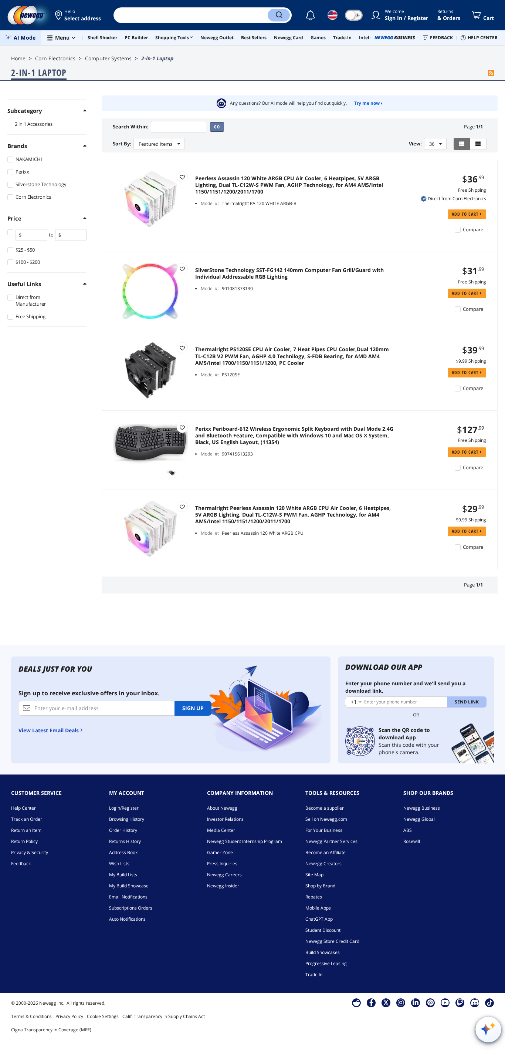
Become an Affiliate (325, 852)
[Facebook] (371, 1002)
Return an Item (26, 830)
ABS (407, 830)
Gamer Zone (220, 852)
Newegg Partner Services (331, 841)
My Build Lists (123, 874)
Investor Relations (225, 819)
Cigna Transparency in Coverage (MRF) (51, 1030)
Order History (123, 830)
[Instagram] (401, 1002)
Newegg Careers (224, 874)
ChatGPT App (319, 919)
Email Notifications (128, 897)
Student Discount (322, 930)
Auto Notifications (127, 919)
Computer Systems (108, 58)
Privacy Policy (69, 1016)
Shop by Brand (320, 886)
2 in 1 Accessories (33, 124)
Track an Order (26, 819)
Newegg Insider (223, 886)
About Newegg (222, 808)
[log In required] (182, 176)
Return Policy (24, 841)
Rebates (313, 897)
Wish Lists (119, 863)
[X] (386, 1002)
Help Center (23, 808)
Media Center (221, 830)
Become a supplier (324, 808)
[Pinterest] (430, 1002)
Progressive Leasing (326, 963)
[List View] (462, 144)
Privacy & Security (29, 852)
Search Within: (131, 127)
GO (217, 127)
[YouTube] (445, 1002)
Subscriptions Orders (130, 908)
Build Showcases (322, 952)
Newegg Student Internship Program (244, 841)
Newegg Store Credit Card (332, 941)
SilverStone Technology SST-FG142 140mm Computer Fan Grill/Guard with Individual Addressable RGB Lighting (289, 273)
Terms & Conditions (31, 1016)
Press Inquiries (222, 863)
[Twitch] (460, 1002)
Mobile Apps (318, 908)
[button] (78, 15)
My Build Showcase (129, 886)
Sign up (193, 708)
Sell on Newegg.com (326, 819)
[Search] (279, 15)
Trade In (313, 974)
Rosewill (411, 841)
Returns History (125, 841)
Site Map (314, 874)
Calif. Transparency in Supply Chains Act (163, 1016)
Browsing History (126, 819)
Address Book (123, 852)
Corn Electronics (55, 58)
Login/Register (124, 808)
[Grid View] (478, 144)
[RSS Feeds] (491, 73)
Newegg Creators (323, 863)
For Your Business (323, 830)
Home (18, 58)
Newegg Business (421, 808)
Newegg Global (419, 819)
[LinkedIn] (415, 1002)
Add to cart (466, 214)
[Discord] (475, 1002)
